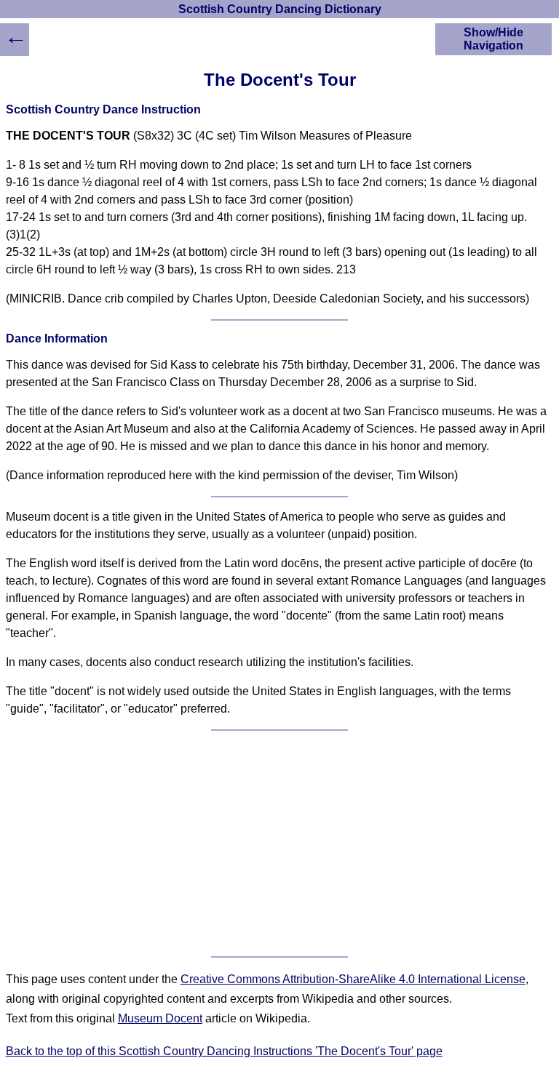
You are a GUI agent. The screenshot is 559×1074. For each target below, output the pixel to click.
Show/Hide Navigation (493, 39)
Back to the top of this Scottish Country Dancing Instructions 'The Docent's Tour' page (224, 1051)
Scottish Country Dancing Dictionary (279, 9)
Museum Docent (160, 1018)
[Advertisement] (280, 843)
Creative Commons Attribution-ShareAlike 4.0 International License (353, 979)
